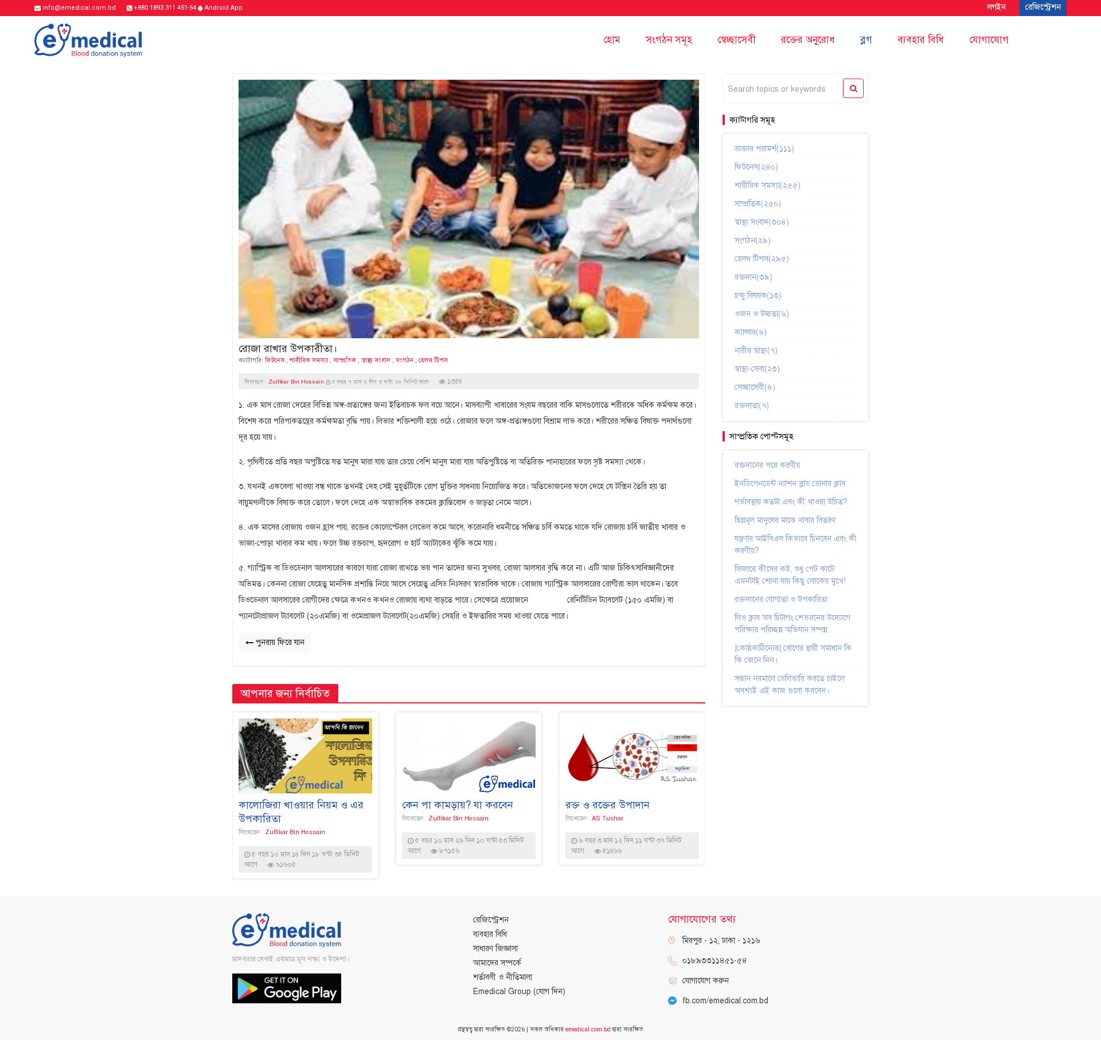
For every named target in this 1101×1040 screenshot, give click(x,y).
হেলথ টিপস (433, 360)
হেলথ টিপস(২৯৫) (762, 259)
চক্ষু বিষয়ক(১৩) (758, 295)
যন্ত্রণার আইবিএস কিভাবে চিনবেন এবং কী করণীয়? (796, 545)
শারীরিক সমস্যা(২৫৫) (768, 185)
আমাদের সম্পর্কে (497, 963)
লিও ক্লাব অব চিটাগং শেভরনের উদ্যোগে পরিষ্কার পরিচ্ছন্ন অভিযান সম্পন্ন (792, 624)
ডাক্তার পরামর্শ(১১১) (764, 149)
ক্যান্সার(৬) (751, 332)
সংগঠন (404, 360)
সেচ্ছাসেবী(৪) (755, 387)
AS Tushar (607, 818)
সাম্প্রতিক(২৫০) (758, 204)
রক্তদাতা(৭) (752, 405)
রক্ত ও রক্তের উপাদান (607, 805)
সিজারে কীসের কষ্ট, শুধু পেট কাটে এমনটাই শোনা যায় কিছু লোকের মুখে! (790, 575)
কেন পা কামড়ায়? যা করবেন (457, 805)
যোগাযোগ (989, 40)
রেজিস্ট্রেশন (491, 920)
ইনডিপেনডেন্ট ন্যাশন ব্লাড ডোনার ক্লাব (790, 483)
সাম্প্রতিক (344, 360)
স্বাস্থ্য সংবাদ (376, 360)
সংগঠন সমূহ (669, 40)
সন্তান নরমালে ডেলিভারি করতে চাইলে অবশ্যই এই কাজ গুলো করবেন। (790, 684)
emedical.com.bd (588, 1029)
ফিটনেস (274, 360)
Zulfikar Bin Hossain (297, 381)
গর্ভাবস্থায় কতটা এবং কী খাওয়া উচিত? (791, 502)
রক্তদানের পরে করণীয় (767, 465)
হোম (611, 40)
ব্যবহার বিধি (920, 40)
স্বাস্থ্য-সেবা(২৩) (757, 369)
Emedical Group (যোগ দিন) (519, 991)
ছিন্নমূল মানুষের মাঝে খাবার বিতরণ (785, 520)
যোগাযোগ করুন (705, 981)
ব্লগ (866, 40)
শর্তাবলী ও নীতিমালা (502, 977)
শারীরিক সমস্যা (309, 360)
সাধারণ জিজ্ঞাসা (495, 948)
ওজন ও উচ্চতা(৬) (762, 314)
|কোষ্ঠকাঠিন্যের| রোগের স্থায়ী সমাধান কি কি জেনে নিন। (793, 654)
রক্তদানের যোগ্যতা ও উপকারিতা (781, 599)
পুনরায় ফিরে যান (278, 642)
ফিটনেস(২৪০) (756, 167)
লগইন (996, 7)
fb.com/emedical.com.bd (725, 1001)
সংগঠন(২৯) (753, 240)
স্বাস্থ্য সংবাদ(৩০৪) (762, 222)
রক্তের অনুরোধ (808, 40)
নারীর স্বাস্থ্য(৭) (756, 350)
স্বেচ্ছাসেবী (736, 40)
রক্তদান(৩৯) (753, 277)
